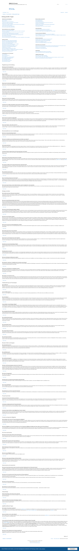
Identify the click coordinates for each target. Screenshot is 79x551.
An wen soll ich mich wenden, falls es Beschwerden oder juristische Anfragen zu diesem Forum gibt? (50, 57)
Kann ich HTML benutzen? (6, 55)
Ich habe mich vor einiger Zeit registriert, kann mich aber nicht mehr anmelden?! (13, 24)
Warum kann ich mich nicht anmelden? (7, 23)
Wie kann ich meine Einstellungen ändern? (8, 30)
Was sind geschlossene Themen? (7, 60)
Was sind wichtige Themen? (6, 59)
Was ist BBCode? (4, 54)
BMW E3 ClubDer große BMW (12, 9)
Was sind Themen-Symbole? (6, 61)
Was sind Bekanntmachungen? (6, 58)
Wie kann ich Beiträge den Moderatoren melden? (9, 48)
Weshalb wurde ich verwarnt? (6, 47)
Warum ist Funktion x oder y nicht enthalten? (42, 56)
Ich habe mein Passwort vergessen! (7, 25)
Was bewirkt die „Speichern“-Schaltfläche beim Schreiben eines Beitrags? (12, 49)
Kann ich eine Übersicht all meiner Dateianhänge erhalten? (44, 52)
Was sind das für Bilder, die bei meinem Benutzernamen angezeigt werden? (12, 34)
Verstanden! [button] (72, 548)
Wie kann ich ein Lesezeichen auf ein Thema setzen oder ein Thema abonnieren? (47, 46)
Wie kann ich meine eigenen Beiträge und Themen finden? (44, 42)
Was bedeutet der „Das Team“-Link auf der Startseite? (43, 26)
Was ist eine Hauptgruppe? (39, 25)
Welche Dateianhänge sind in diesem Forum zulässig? (43, 51)
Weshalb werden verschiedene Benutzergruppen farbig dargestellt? (45, 24)
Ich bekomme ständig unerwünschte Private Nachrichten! (44, 30)
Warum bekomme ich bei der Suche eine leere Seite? (43, 40)
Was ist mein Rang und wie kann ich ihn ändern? (9, 36)
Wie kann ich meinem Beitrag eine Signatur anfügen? (9, 42)
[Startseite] (5, 6)
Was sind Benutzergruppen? (40, 21)
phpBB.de (65, 159)
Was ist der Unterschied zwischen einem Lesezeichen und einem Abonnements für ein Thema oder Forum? (51, 45)
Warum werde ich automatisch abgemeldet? (8, 26)
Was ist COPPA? (4, 20)
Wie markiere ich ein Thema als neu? (7, 51)
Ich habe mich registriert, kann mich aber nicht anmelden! (10, 22)
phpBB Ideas (47, 515)
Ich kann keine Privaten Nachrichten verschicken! (43, 29)
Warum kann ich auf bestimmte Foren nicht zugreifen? (9, 45)
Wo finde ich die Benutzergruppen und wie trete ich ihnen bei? (44, 22)
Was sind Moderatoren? (39, 20)
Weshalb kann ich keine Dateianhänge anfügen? (9, 46)
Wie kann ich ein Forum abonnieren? (41, 47)
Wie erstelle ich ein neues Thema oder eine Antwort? (9, 40)
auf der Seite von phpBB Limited (31, 510)
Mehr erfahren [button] (42, 548)
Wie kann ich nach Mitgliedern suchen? (41, 41)
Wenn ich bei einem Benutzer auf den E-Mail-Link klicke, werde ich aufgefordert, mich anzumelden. (16, 37)
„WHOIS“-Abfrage (6, 522)
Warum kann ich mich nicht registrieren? (7, 21)
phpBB (32, 540)
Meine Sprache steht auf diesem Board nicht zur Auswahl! (10, 33)
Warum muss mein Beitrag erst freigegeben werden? (9, 50)
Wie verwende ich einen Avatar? (6, 35)
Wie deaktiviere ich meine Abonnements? (41, 48)
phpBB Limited (58, 159)
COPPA (54, 90)
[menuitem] (7, 12)
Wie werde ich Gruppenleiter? (40, 23)
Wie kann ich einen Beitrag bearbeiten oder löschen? (9, 41)
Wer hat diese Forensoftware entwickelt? (41, 55)
